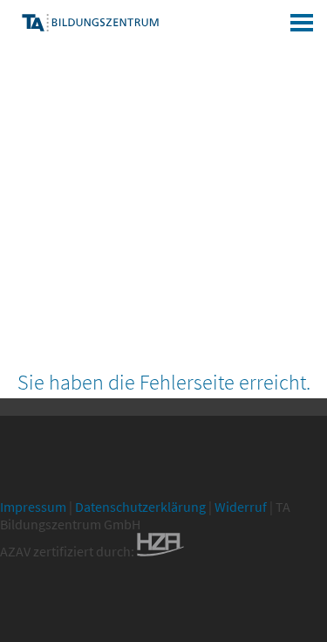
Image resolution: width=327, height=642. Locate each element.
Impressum (33, 506)
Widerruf (241, 506)
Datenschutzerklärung (140, 506)
